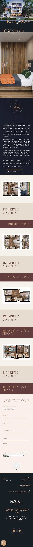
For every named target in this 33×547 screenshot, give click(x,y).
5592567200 (25, 486)
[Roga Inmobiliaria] (16, 6)
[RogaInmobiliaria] (16, 502)
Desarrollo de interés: (9, 406)
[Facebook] (20, 531)
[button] (4, 6)
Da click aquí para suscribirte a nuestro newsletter (16, 518)
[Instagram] (14, 531)
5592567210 (25, 480)
